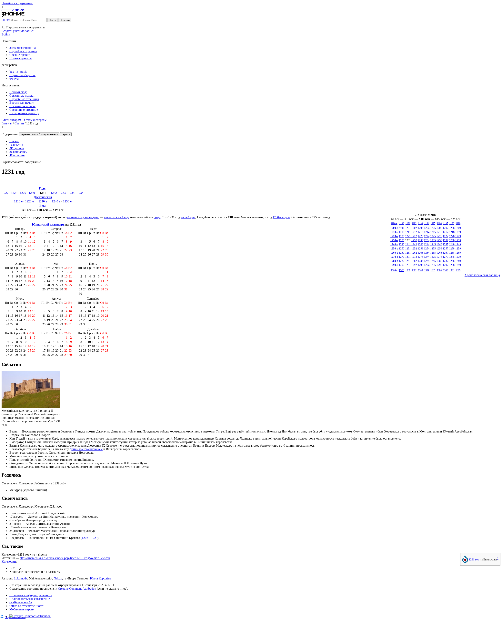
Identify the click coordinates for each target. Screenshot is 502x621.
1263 (420, 252)
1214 (426, 232)
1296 (439, 265)
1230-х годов (281, 217)
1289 (458, 260)
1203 (420, 227)
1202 (414, 227)
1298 (452, 265)
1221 (408, 236)
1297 (445, 265)
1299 (458, 265)
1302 (414, 270)
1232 (54, 192)
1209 (458, 227)
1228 (14, 192)
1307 (445, 270)
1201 (408, 227)
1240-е (56, 201)
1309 (458, 270)
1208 (452, 227)
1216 (439, 232)
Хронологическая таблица (482, 275)
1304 (426, 270)
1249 (458, 244)
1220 (401, 236)
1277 (445, 256)
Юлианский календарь (48, 224)
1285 (433, 260)
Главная (7, 123)
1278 (452, 256)
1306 (439, 270)
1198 (451, 223)
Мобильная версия (21, 609)
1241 (408, 244)
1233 (62, 192)
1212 (414, 232)
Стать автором (11, 119)
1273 (420, 256)
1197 (445, 223)
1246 (439, 244)
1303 (420, 270)
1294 (426, 265)
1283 (420, 260)
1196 (439, 223)
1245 (433, 244)
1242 (414, 244)
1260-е (394, 252)
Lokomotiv (20, 578)
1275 (433, 256)
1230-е (42, 201)
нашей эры (188, 217)
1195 (433, 223)
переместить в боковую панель (39, 134)
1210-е (18, 201)
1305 (433, 270)
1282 (414, 260)
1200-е (394, 227)
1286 (439, 260)
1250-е (67, 201)
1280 (401, 260)
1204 (426, 227)
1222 (414, 236)
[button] (3, 27)
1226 (439, 236)
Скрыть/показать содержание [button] (21, 162)
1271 (408, 256)
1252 (414, 248)
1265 (433, 252)
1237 (445, 240)
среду (157, 217)
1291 (408, 265)
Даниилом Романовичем (86, 449)
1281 (408, 260)
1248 (452, 244)
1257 (445, 248)
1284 (426, 260)
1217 (445, 232)
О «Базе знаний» (20, 602)
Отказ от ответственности (26, 605)
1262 (414, 252)
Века (42, 205)
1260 (401, 252)
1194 (426, 223)
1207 (445, 227)
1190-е (394, 223)
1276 (439, 256)
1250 (401, 248)
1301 (408, 270)
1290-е (394, 265)
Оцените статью (15, 617)
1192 (414, 223)
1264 (426, 252)
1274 (426, 256)
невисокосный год (116, 217)
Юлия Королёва (100, 578)
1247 (445, 244)
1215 (433, 232)
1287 (445, 260)
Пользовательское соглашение (29, 598)
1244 (426, 244)
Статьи (19, 123)
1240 (401, 244)
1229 (23, 192)
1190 (401, 223)
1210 (401, 232)
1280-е (394, 260)
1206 (439, 227)
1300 (401, 270)
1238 (452, 240)
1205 (433, 227)
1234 (71, 192)
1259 (458, 248)
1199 (458, 223)
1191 (408, 223)
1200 (401, 228)
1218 (452, 232)
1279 (458, 256)
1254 (426, 248)
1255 (433, 248)
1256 (439, 248)
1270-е (394, 256)
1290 (401, 265)
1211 (407, 232)
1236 (439, 240)
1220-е (29, 201)
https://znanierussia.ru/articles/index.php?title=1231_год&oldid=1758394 (65, 558)
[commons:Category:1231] (465, 561)
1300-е (394, 270)
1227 (5, 192)
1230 (32, 192)
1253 (420, 248)
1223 (420, 236)
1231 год (474, 559)
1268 (452, 252)
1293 (420, 265)
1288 (452, 260)
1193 (420, 223)
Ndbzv (58, 578)
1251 (408, 248)
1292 (414, 265)
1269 (458, 252)
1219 (458, 232)
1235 (80, 192)
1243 (420, 244)
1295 (433, 265)
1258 (452, 248)
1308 (451, 270)
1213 (420, 232)
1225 (433, 236)
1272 (414, 256)
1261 (408, 252)
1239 (458, 240)
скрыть (66, 134)
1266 (439, 252)
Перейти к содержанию (17, 3)
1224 (426, 236)
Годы (42, 188)
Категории (9, 561)
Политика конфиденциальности (30, 595)
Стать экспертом (35, 119)
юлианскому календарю (83, 217)
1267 (445, 252)
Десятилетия (43, 197)
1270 (401, 256)
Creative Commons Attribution (77, 588)
